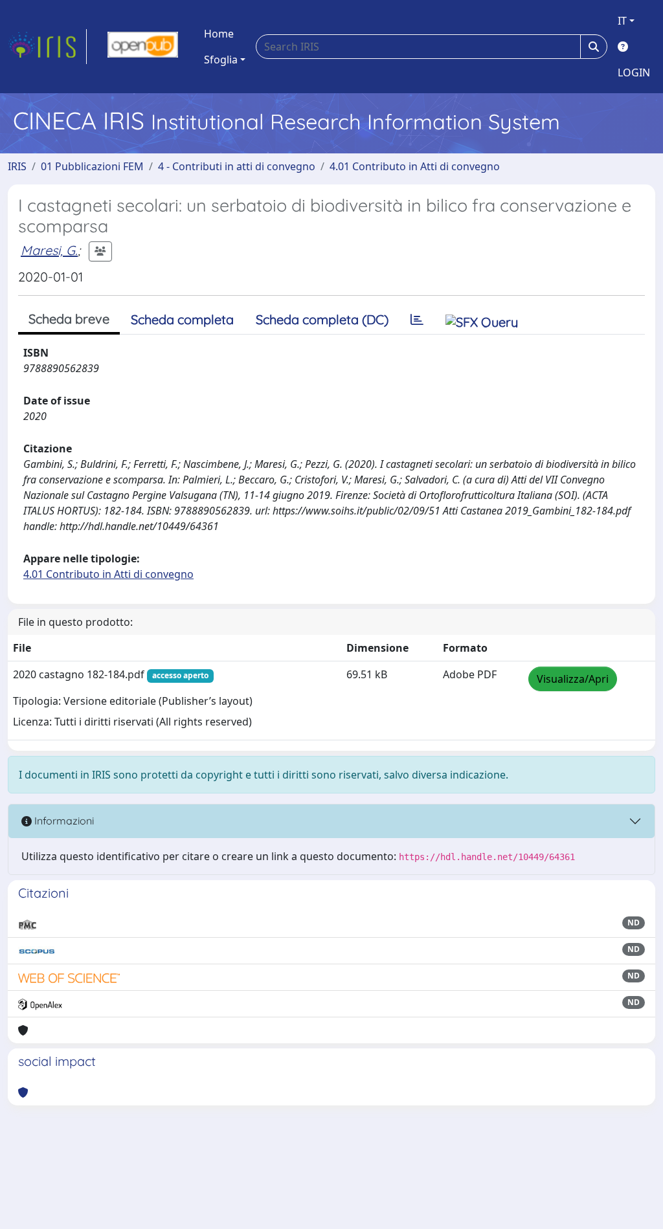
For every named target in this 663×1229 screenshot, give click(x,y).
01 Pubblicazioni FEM (92, 166)
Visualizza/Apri (573, 679)
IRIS (17, 166)
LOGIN (634, 72)
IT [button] (622, 21)
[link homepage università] (142, 46)
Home (219, 34)
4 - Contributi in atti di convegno (236, 166)
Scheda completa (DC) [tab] (322, 319)
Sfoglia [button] (221, 59)
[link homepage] (47, 46)
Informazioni (63, 820)
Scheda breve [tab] (68, 319)
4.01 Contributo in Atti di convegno (415, 166)
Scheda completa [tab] (182, 319)
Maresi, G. (49, 250)
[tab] (416, 319)
